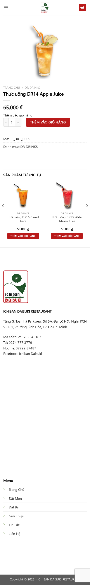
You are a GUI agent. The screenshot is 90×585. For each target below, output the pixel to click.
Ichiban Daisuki (30, 353)
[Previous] (3, 214)
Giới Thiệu (16, 516)
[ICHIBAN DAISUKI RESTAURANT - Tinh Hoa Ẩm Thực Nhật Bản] (45, 7)
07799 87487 (26, 348)
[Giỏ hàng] (83, 7)
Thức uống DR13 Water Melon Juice (67, 219)
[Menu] (6, 7)
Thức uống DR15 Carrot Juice (23, 219)
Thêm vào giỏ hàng (48, 122)
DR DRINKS (32, 87)
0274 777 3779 (20, 342)
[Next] (87, 214)
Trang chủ (11, 87)
